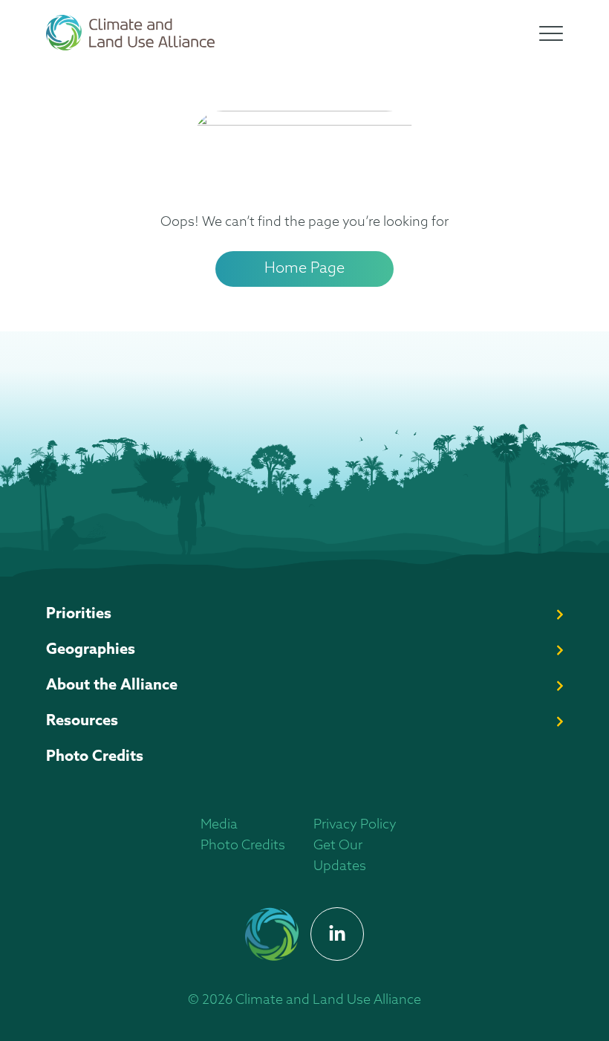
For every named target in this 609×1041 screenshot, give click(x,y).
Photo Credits (94, 757)
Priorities (78, 614)
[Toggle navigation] (551, 33)
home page (304, 269)
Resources (82, 721)
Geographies (90, 650)
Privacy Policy (355, 825)
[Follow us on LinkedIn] (337, 934)
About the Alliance (112, 685)
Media (219, 825)
